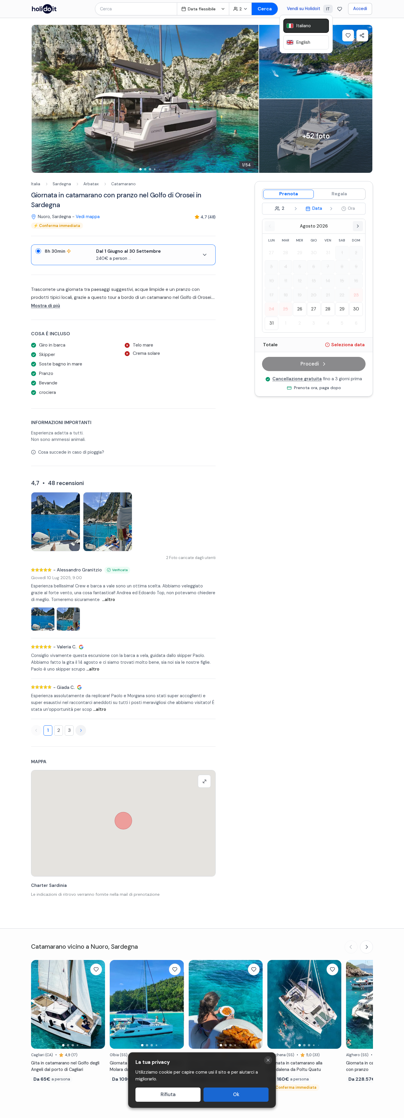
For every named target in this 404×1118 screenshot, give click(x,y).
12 (300, 281)
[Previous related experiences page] (351, 946)
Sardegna (62, 183)
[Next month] (358, 226)
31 (328, 253)
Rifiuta (168, 1094)
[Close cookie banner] (268, 1060)
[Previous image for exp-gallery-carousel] (39, 99)
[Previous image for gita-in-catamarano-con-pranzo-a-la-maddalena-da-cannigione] (196, 1004)
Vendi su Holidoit (303, 8)
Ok (236, 1094)
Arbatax (91, 183)
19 (300, 295)
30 (314, 253)
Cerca (265, 9)
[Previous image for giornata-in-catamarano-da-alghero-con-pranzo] (353, 1004)
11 (285, 281)
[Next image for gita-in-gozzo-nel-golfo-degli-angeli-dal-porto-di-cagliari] (97, 1004)
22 (342, 295)
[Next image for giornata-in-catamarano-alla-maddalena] (334, 1004)
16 (356, 281)
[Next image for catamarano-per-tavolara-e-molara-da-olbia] (176, 1004)
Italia (35, 183)
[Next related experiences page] (366, 946)
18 (286, 295)
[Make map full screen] (204, 781)
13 (314, 281)
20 (313, 295)
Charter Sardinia (49, 885)
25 (285, 309)
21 (328, 295)
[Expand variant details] (204, 254)
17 (271, 295)
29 (299, 253)
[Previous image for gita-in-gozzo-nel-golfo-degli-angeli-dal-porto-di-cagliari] (38, 1004)
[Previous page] (36, 730)
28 (285, 253)
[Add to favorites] (348, 35)
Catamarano (123, 183)
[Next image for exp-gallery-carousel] (251, 99)
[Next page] (80, 730)
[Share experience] (362, 35)
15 (342, 281)
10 (271, 281)
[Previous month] (270, 226)
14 (328, 281)
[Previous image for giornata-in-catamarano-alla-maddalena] (275, 1004)
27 (271, 253)
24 (271, 309)
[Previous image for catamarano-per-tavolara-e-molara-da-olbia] (117, 1004)
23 (356, 295)
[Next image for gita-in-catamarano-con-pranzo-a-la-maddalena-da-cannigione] (255, 1004)
